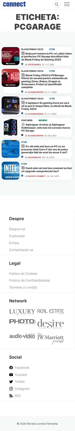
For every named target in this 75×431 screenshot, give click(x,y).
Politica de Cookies (23, 274)
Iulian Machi (34, 157)
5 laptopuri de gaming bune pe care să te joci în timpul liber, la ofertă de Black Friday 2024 (46, 106)
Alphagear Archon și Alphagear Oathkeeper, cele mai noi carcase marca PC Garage (45, 127)
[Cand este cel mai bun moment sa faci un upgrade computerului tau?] (10, 171)
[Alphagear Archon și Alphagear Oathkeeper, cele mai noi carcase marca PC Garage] (10, 127)
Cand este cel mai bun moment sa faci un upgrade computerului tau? (46, 169)
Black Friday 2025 (32, 49)
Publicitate (17, 236)
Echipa (14, 243)
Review (43, 120)
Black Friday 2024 (32, 71)
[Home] (14, 3)
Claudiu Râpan (35, 92)
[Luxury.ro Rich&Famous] (22, 313)
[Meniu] (67, 4)
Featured (27, 120)
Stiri (52, 49)
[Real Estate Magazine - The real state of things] (51, 313)
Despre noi (17, 229)
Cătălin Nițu (34, 64)
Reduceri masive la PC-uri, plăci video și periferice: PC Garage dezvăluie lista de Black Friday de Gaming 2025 (46, 56)
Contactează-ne (21, 250)
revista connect (37, 176)
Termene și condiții (23, 287)
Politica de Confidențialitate (29, 280)
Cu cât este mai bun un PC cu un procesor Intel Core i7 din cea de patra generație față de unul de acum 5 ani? (44, 149)
